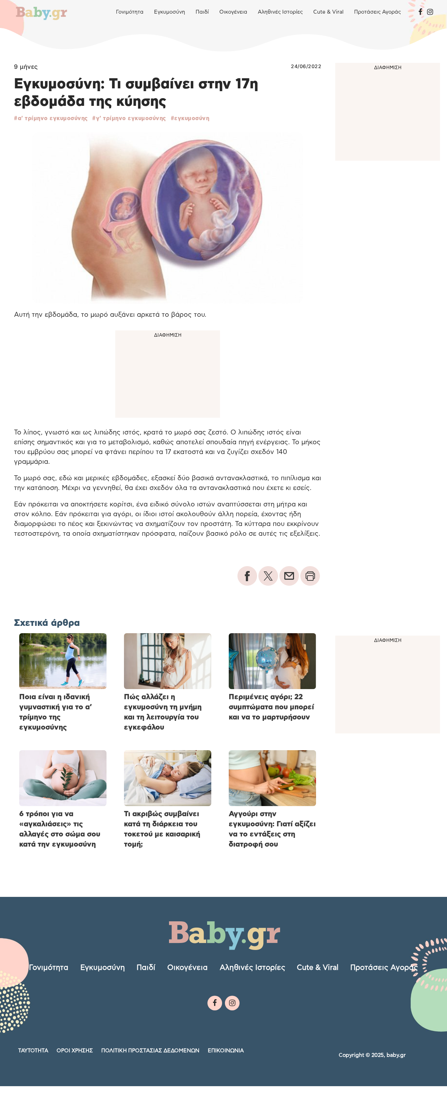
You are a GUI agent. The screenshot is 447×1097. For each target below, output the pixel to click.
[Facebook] (420, 12)
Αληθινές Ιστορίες (280, 12)
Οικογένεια (233, 12)
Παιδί (202, 12)
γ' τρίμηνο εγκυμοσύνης (131, 118)
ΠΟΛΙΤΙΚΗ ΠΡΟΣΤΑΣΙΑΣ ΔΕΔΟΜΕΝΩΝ (150, 1050)
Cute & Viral (328, 12)
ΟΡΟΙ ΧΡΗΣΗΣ (75, 1050)
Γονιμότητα (130, 12)
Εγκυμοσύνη (169, 12)
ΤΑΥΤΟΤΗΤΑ (33, 1050)
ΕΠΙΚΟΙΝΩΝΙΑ (226, 1050)
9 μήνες (26, 66)
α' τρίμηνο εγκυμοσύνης (53, 118)
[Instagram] (430, 12)
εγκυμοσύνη (191, 118)
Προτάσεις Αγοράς (377, 12)
